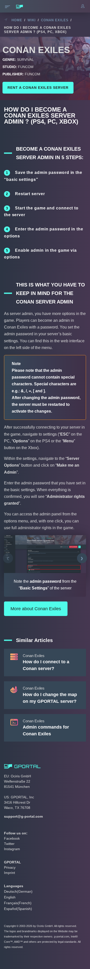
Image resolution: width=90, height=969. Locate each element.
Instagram (12, 849)
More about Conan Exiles (35, 608)
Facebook (12, 838)
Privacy (10, 867)
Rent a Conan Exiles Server (38, 88)
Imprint (9, 873)
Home (17, 20)
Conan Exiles (54, 20)
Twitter (9, 844)
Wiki (32, 20)
